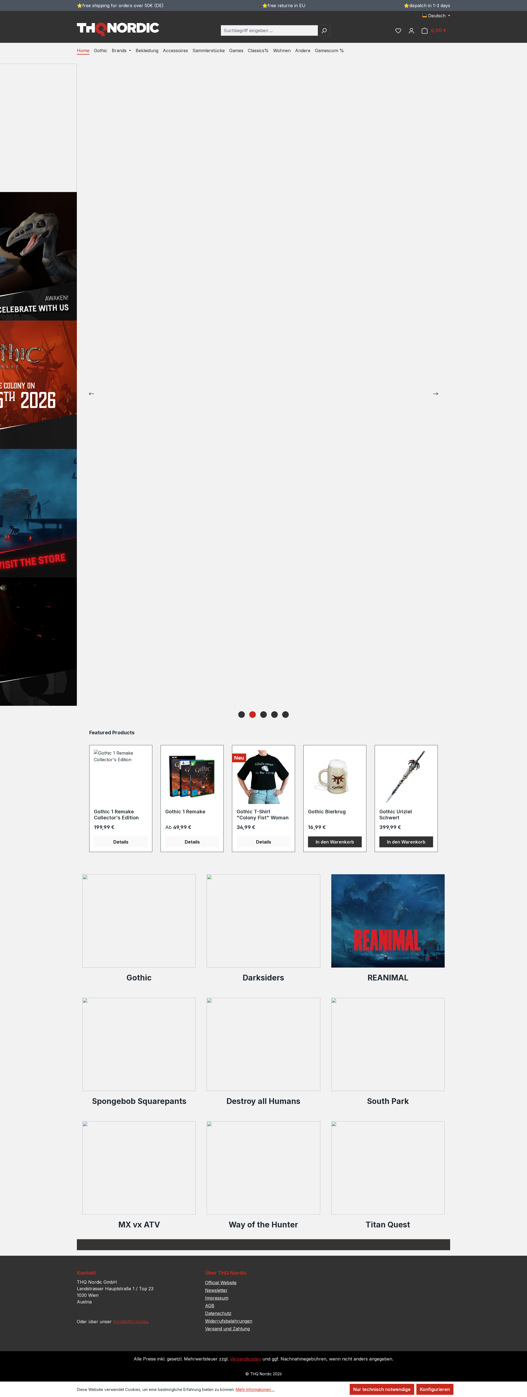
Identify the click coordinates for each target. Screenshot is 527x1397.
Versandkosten (245, 1359)
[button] (241, 714)
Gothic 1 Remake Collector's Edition (116, 814)
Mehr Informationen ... (255, 1389)
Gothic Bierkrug (327, 811)
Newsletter (216, 1290)
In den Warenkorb (335, 842)
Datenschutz (218, 1313)
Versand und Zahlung (227, 1328)
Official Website (221, 1282)
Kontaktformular (130, 1321)
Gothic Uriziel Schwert (395, 814)
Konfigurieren (435, 1389)
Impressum (216, 1298)
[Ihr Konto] (411, 30)
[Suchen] (324, 30)
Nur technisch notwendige (382, 1389)
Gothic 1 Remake (185, 811)
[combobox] (269, 30)
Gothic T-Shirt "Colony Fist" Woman (263, 814)
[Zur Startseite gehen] (118, 29)
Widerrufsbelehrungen (228, 1321)
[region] (263, 790)
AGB (209, 1305)
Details (120, 842)
